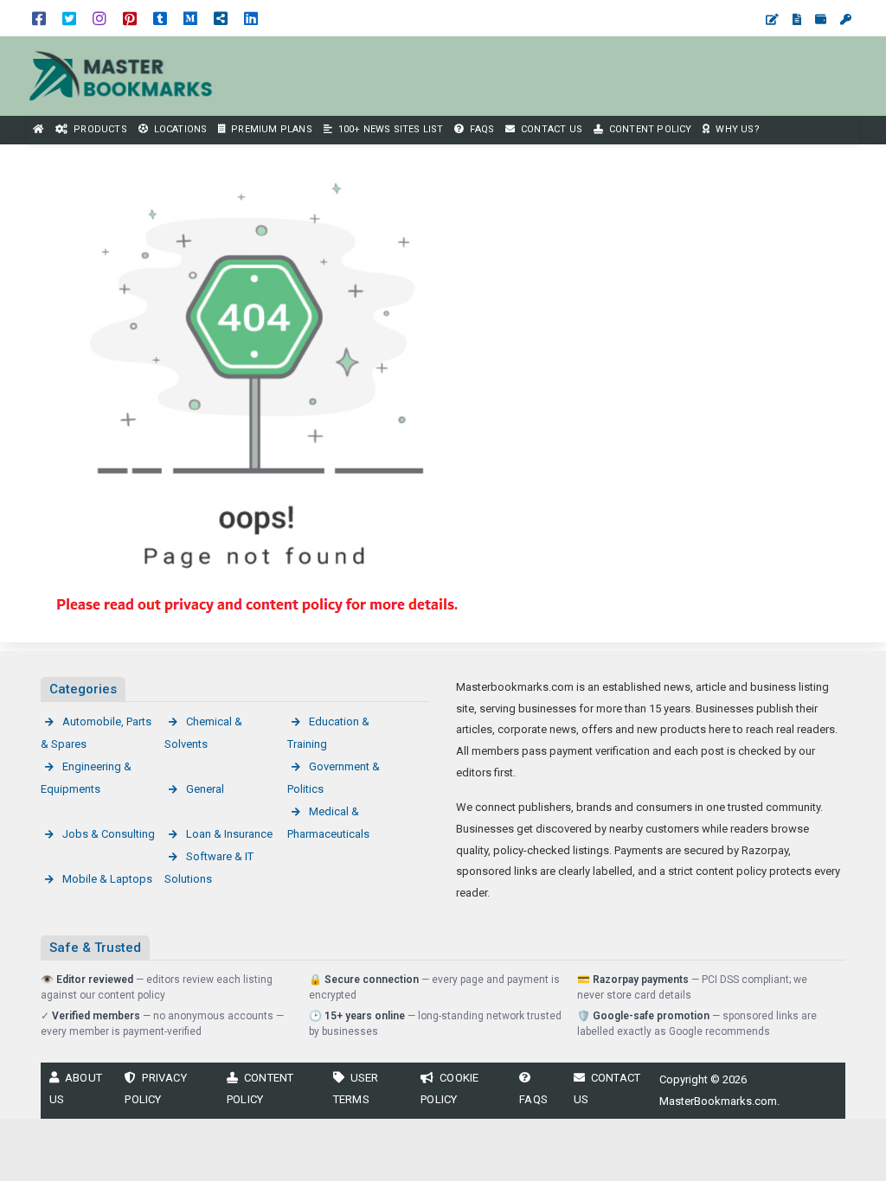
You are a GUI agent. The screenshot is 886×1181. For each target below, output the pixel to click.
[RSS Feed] (221, 17)
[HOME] (39, 130)
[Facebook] (39, 17)
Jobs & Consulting (108, 833)
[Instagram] (99, 17)
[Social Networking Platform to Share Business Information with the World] (121, 74)
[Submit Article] (772, 19)
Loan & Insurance (229, 833)
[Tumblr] (160, 17)
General (205, 788)
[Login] (845, 19)
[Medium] (190, 17)
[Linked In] (251, 17)
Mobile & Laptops (107, 878)
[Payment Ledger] (820, 19)
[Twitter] (69, 17)
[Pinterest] (130, 17)
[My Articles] (797, 19)
